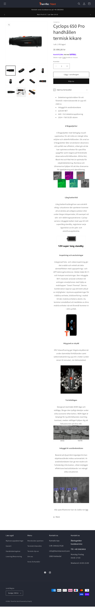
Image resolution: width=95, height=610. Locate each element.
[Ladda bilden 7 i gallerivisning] (32, 81)
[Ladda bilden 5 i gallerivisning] (10, 81)
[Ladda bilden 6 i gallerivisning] (21, 81)
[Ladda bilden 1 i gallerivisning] (10, 70)
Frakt (64, 57)
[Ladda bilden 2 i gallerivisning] (21, 70)
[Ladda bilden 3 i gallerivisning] (32, 70)
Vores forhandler (33, 562)
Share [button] (58, 517)
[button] (4, 3)
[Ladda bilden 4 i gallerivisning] (43, 70)
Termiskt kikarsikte (34, 546)
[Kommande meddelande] (90, 14)
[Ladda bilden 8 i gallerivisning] (43, 81)
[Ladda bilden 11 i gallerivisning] (32, 92)
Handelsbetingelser (13, 551)
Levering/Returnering (14, 556)
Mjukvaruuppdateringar (15, 541)
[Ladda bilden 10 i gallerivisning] (21, 92)
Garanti (8, 546)
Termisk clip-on (33, 551)
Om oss (30, 556)
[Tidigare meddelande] (4, 14)
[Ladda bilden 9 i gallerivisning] (10, 92)
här (87, 509)
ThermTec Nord (15, 601)
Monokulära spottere (35, 541)
